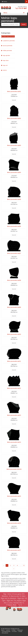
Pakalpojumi (20, 630)
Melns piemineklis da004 (14, 172)
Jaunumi (8, 630)
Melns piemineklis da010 (14, 334)
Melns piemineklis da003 (14, 145)
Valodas (5, 1)
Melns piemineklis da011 (14, 361)
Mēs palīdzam (5, 633)
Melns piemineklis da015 (14, 496)
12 (23, 565)
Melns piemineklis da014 (14, 442)
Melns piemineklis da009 (14, 307)
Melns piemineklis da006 (14, 226)
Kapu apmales (6, 55)
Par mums (14, 631)
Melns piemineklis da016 (14, 523)
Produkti (13, 630)
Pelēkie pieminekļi (7, 50)
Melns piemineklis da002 (14, 118)
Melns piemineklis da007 (14, 253)
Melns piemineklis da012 (14, 388)
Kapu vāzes (6, 60)
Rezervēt (14, 100)
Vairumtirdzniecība (6, 631)
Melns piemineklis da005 (14, 199)
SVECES (5, 70)
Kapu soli (5, 65)
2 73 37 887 (22, 8)
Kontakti (20, 631)
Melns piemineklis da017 (14, 550)
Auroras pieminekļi (7, 45)
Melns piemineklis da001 (14, 91)
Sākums (3, 630)
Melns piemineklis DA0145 (14, 469)
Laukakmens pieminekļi (9, 40)
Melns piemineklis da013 (14, 415)
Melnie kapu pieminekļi (9, 36)
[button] (19, 610)
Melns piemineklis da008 (14, 280)
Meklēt (23, 24)
